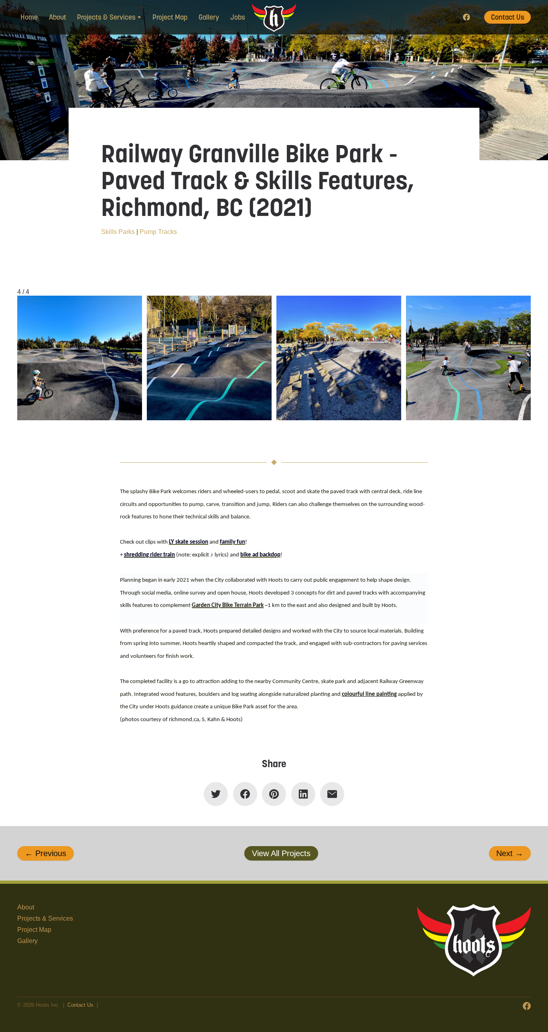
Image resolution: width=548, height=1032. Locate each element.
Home (29, 17)
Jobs (237, 17)
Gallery (209, 17)
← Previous (45, 853)
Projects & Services (45, 918)
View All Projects (281, 853)
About (57, 17)
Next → (509, 853)
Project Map (170, 17)
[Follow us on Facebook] (466, 17)
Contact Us (507, 17)
